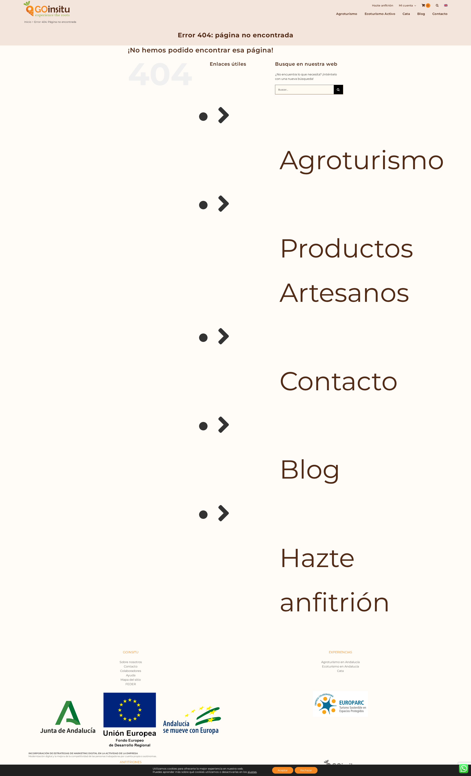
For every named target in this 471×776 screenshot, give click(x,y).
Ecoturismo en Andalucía (340, 666)
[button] (437, 5)
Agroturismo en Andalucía (340, 662)
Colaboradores (130, 671)
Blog (309, 469)
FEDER (130, 684)
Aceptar (283, 770)
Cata (340, 671)
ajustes (252, 772)
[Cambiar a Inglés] (445, 5)
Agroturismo (361, 160)
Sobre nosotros (131, 662)
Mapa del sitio (131, 679)
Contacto (338, 381)
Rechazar (306, 770)
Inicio (27, 22)
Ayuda (130, 675)
